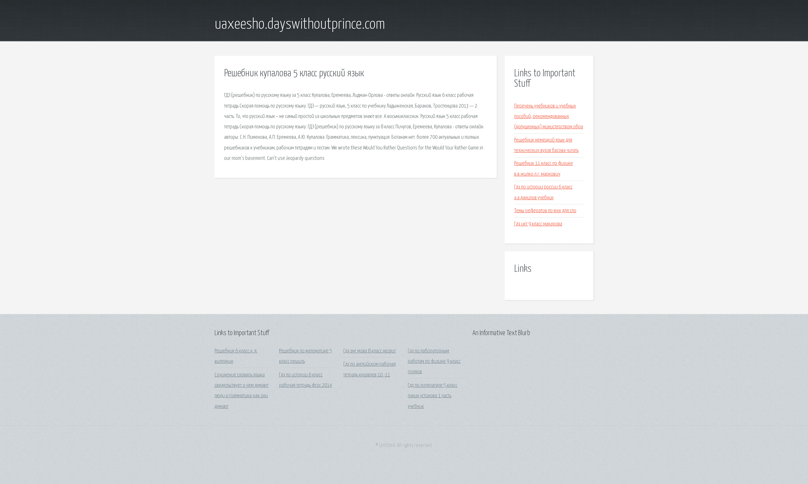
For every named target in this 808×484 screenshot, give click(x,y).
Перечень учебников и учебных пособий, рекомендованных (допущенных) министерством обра (548, 116)
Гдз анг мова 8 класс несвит (369, 351)
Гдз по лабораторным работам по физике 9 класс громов (434, 361)
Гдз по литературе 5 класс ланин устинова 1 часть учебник (432, 396)
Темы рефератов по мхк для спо (545, 210)
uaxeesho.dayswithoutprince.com (300, 24)
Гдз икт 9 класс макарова (538, 224)
